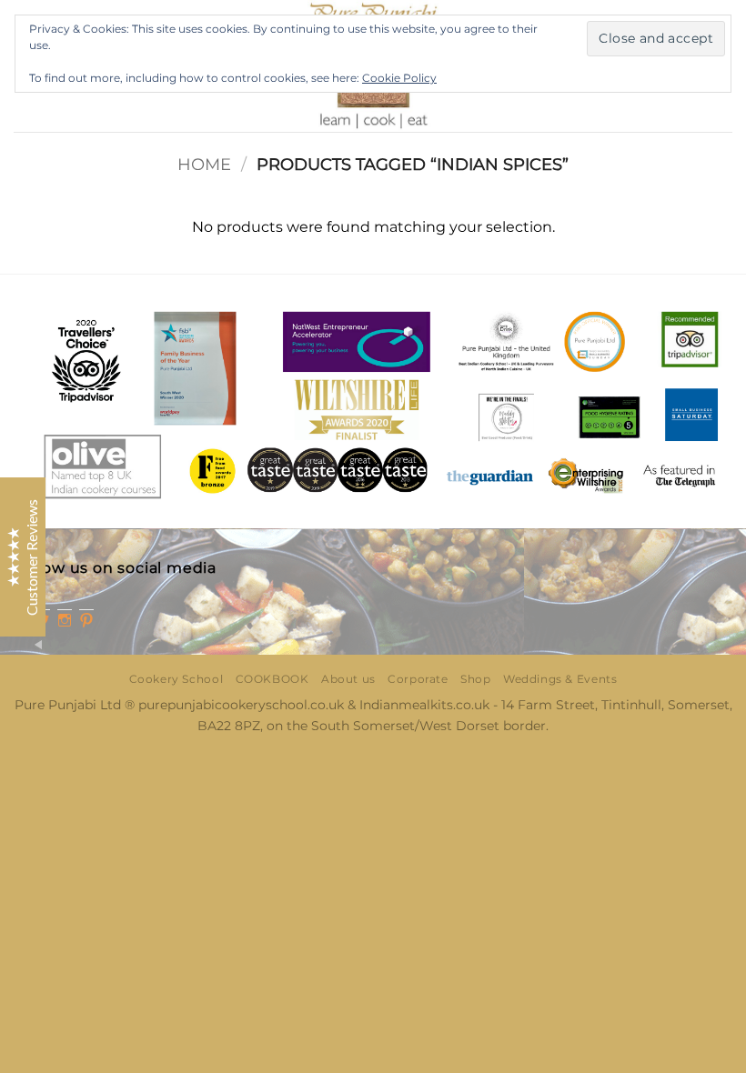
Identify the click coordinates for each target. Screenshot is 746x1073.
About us (348, 679)
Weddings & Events (560, 679)
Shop (475, 679)
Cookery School (176, 679)
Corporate (418, 679)
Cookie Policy (399, 78)
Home (204, 164)
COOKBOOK (272, 679)
